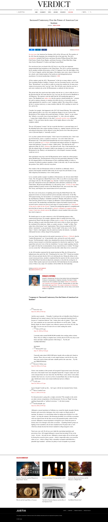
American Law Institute (35, 269)
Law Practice (76, 49)
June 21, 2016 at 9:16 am (38, 392)
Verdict (54, 4)
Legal (41, 269)
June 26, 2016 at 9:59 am (38, 405)
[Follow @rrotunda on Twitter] (43, 291)
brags (52, 181)
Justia (21, 12)
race (45, 142)
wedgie (62, 220)
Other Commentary (42, 268)
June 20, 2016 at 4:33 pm (38, 383)
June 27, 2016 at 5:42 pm (41, 351)
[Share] (31, 50)
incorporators (33, 58)
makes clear (48, 98)
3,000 (58, 76)
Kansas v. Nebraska (68, 236)
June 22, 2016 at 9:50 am (41, 331)
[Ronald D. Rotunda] (34, 280)
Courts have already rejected (42, 210)
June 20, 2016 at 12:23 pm (38, 366)
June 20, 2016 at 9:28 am (38, 311)
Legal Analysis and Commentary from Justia (54, 9)
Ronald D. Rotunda (56, 25)
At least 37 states (71, 184)
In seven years (33, 54)
